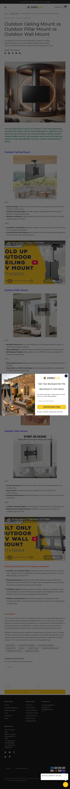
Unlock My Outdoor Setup (51, 407)
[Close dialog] (66, 375)
